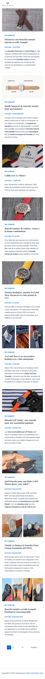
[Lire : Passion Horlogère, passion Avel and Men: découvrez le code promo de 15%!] (22, 273)
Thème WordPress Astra (34, 673)
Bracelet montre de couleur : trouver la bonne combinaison (22, 230)
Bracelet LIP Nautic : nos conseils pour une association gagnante (20, 421)
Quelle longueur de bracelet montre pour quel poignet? (22, 107)
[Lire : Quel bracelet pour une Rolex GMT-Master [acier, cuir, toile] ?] (22, 462)
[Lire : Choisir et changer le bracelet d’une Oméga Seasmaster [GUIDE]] (22, 526)
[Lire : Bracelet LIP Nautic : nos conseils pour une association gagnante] (22, 401)
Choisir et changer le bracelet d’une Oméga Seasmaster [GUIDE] (22, 546)
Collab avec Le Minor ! (15, 175)
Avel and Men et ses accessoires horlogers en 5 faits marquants (20, 357)
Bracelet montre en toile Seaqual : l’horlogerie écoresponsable (21, 610)
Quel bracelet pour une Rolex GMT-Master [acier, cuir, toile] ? (22, 482)
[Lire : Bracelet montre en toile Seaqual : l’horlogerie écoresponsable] (22, 589)
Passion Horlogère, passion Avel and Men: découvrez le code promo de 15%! (22, 295)
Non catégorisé (9, 35)
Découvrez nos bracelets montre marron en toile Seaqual (20, 41)
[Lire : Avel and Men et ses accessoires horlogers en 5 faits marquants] (22, 337)
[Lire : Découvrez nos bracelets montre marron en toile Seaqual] (22, 20)
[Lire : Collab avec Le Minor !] (22, 156)
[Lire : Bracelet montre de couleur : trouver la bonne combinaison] (22, 209)
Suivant (35, 647)
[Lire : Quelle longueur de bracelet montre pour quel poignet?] (22, 86)
